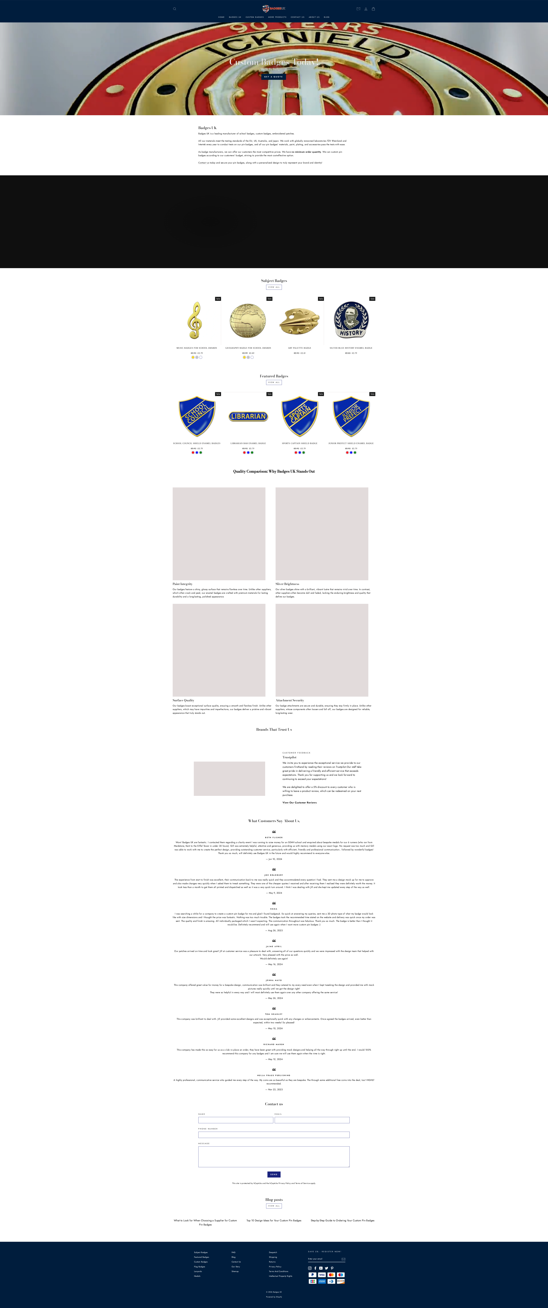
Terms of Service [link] (302, 1183)
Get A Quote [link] (273, 76)
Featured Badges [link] (201, 1257)
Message (204, 1143)
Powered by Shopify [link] (274, 1297)
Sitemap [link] (235, 1271)
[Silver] (197, 357)
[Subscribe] (343, 1259)
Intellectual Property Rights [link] (280, 1276)
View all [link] (274, 287)
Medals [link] (197, 1276)
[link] (174, 9)
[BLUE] (248, 452)
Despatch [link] (273, 1252)
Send (274, 1174)
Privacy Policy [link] (285, 1183)
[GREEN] (252, 452)
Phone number (208, 1129)
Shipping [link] (273, 1257)
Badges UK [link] (235, 17)
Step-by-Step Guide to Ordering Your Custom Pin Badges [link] (342, 1220)
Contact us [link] (203, 162)
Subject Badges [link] (201, 1252)
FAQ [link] (233, 1252)
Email (278, 1114)
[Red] (193, 452)
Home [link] (221, 17)
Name (201, 1114)
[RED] (244, 452)
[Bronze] (200, 357)
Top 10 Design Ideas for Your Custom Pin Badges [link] (274, 1220)
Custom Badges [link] (255, 17)
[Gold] (193, 357)
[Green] (200, 452)
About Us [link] (314, 17)
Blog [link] (327, 17)
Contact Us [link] (298, 17)
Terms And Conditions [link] (278, 1271)
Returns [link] (272, 1261)
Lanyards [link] (198, 1271)
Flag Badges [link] (199, 1266)
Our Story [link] (236, 1266)
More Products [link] (277, 17)
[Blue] (197, 452)
